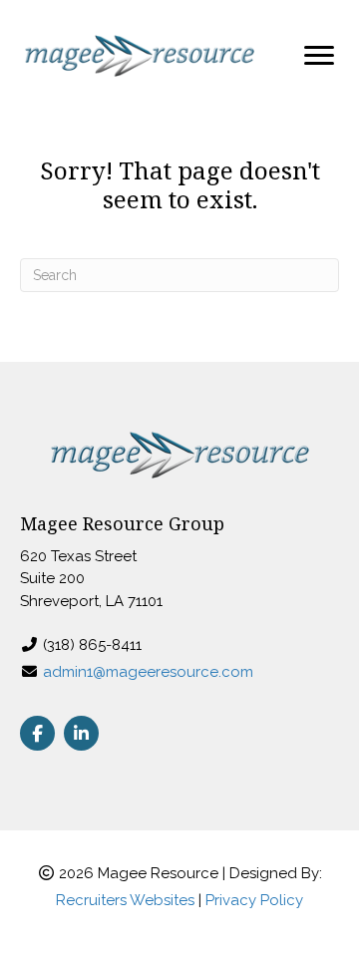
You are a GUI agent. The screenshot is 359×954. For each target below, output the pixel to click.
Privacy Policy (254, 900)
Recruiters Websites (125, 900)
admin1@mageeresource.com (148, 672)
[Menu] (319, 56)
